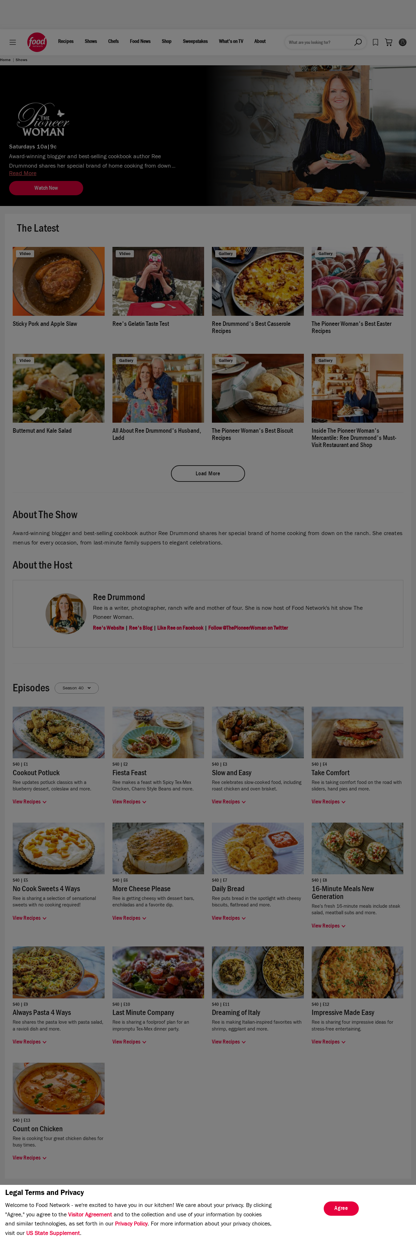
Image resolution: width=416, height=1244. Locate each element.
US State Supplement (53, 1234)
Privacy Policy (131, 1224)
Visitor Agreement (90, 1215)
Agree (341, 1209)
